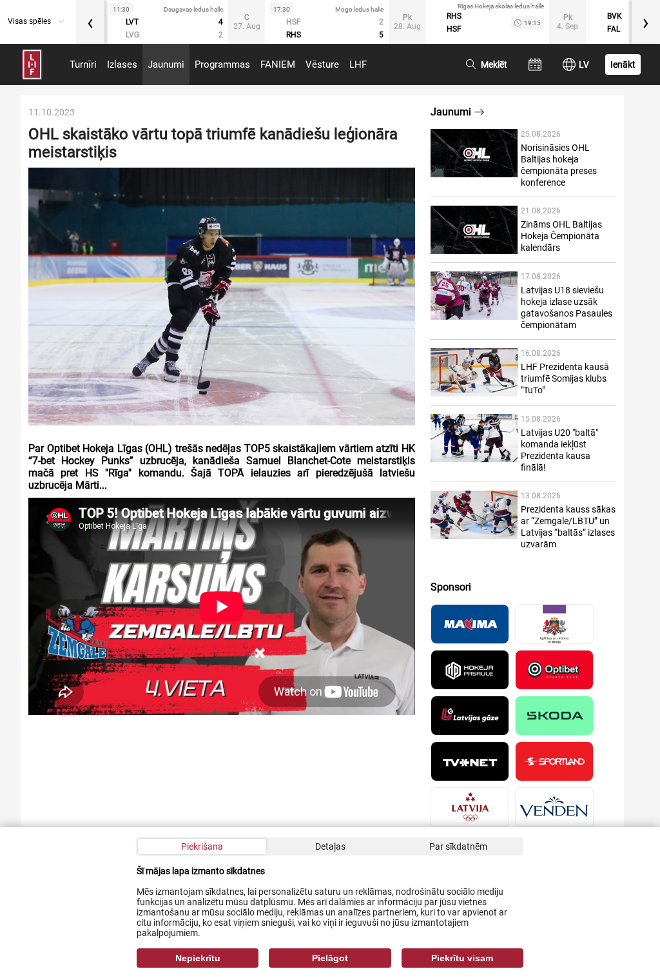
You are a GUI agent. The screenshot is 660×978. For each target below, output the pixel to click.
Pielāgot (330, 958)
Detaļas (330, 846)
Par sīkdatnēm (458, 846)
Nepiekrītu (197, 958)
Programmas (222, 64)
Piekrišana (202, 846)
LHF (358, 64)
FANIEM (277, 64)
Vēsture (322, 64)
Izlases (122, 64)
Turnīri (83, 64)
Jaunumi (166, 64)
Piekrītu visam (462, 958)
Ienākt (623, 64)
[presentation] (90, 22)
